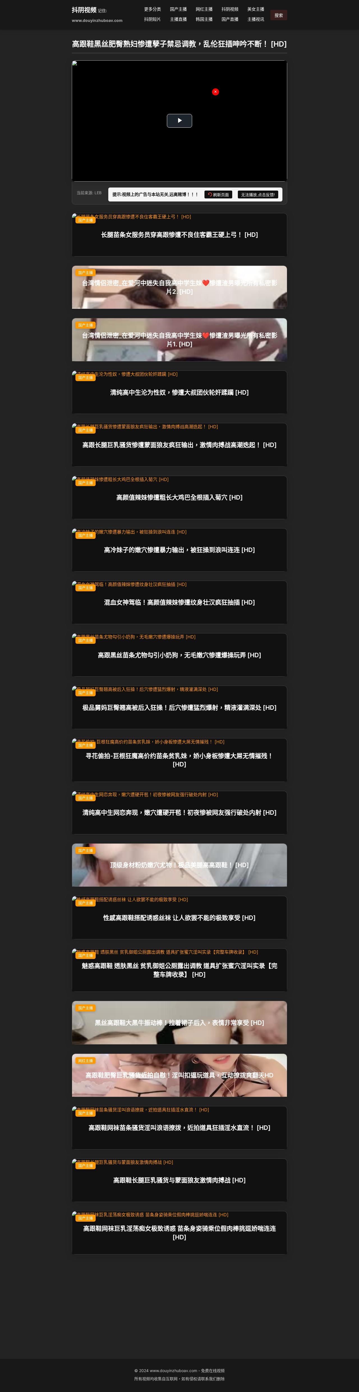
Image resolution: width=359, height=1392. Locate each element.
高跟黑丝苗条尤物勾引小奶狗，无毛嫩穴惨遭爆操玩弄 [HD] (179, 654)
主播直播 (178, 19)
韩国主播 (204, 19)
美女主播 (255, 9)
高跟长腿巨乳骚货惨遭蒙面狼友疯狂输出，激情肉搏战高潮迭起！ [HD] (179, 444)
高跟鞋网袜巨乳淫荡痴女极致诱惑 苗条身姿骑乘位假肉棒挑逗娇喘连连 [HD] (179, 1233)
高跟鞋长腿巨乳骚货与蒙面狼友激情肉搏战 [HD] (179, 1180)
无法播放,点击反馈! (258, 195)
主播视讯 (255, 19)
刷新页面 (221, 195)
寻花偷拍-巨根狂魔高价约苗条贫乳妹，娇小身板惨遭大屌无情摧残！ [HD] (179, 760)
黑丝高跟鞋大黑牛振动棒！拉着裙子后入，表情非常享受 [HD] (179, 1022)
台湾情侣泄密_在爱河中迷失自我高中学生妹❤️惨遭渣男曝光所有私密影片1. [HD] (179, 340)
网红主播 (204, 9)
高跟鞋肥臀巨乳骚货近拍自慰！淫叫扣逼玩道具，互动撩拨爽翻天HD (179, 1075)
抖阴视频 (84, 9)
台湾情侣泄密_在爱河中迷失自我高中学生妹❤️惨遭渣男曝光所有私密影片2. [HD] (179, 287)
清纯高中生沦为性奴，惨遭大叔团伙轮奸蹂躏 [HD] (179, 392)
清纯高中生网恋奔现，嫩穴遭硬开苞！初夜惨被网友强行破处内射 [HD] (179, 812)
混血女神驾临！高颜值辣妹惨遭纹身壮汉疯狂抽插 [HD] (179, 602)
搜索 (279, 15)
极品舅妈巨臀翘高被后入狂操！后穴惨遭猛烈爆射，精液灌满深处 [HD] (179, 707)
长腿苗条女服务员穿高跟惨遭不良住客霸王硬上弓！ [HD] (179, 234)
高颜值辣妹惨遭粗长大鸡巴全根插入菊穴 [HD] (179, 497)
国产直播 (230, 19)
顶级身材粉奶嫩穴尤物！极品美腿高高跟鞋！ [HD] (179, 865)
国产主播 (178, 9)
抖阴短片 (152, 19)
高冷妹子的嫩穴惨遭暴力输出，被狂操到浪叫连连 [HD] (179, 549)
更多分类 (152, 9)
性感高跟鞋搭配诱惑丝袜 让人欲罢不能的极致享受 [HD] (179, 917)
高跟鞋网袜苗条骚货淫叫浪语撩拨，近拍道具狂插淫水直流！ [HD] (180, 1127)
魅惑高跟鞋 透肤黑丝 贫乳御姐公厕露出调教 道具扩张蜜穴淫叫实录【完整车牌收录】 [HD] (179, 970)
